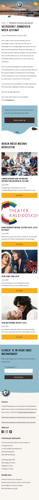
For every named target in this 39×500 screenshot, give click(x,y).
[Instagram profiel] (7, 432)
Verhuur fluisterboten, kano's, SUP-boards (16, 482)
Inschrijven (18, 377)
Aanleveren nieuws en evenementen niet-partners (19, 422)
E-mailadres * (10, 367)
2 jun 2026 (5, 233)
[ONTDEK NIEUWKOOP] (19, 5)
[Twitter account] (11, 432)
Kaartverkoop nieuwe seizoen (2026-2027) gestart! (19, 228)
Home (4, 23)
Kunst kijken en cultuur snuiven (12, 485)
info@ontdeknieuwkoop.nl (27, 412)
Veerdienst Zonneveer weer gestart (21, 23)
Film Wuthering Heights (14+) (14, 323)
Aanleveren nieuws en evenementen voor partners (19, 417)
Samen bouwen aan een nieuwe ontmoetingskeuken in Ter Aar (15, 180)
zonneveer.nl (9, 100)
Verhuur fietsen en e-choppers (12, 479)
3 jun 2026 (5, 185)
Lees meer (19, 195)
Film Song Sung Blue (10, 276)
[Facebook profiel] (3, 432)
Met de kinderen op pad (9, 488)
